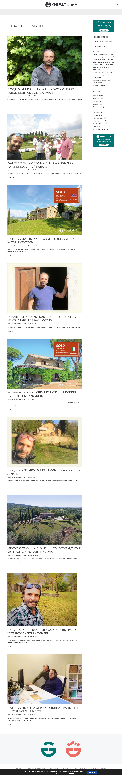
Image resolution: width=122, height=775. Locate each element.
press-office (97, 96)
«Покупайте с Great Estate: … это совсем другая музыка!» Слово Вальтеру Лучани (44, 550)
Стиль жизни (81, 12)
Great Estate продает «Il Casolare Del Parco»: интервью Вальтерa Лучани (43, 631)
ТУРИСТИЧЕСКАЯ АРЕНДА (101, 129)
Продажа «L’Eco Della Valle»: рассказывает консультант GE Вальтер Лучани (40, 91)
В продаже (96, 98)
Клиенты (95, 101)
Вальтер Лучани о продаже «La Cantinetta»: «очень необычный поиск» (40, 165)
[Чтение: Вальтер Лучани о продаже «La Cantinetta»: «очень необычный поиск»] (44, 137)
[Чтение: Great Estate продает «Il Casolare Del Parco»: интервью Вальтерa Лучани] (42, 599)
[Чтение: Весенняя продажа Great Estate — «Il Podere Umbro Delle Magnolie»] (44, 364)
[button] (118, 4)
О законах (71, 12)
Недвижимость (42, 12)
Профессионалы (98, 118)
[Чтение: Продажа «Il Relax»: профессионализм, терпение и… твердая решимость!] (44, 679)
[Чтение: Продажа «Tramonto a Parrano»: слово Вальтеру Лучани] (44, 442)
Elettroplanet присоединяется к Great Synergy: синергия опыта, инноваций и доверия (102, 82)
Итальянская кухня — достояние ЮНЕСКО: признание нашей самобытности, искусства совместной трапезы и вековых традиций (102, 46)
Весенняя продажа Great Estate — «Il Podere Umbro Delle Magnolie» (42, 394)
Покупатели (96, 110)
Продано (10, 96)
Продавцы (96, 112)
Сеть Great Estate (58, 12)
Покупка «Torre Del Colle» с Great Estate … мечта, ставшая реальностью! (41, 318)
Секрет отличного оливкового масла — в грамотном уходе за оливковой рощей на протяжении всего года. (103, 56)
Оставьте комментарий (20, 96)
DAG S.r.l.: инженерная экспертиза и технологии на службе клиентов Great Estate (103, 75)
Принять (92, 772)
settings (71, 773)
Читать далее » (11, 106)
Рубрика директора (98, 121)
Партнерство (91, 12)
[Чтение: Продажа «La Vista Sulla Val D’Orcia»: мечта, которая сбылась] (44, 210)
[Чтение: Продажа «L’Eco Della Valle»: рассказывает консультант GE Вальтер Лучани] (44, 61)
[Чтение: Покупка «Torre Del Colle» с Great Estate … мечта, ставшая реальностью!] (44, 288)
